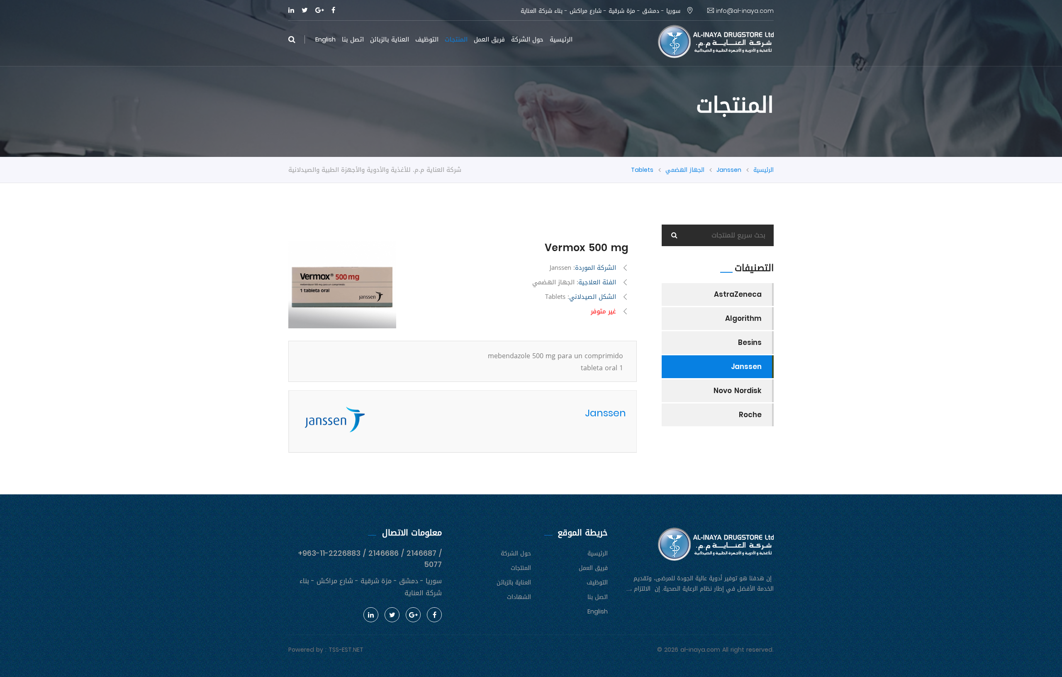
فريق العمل (489, 39)
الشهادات (519, 597)
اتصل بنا (353, 39)
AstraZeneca (738, 294)
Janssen (728, 170)
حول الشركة (527, 39)
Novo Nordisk (738, 390)
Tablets (642, 170)
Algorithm (743, 318)
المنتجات (456, 39)
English (325, 39)
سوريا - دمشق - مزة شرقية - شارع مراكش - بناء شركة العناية (601, 11)
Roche (750, 414)
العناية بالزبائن (389, 39)
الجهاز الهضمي (684, 170)
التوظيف (426, 39)
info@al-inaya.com (744, 11)
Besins (750, 342)
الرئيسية (561, 39)
